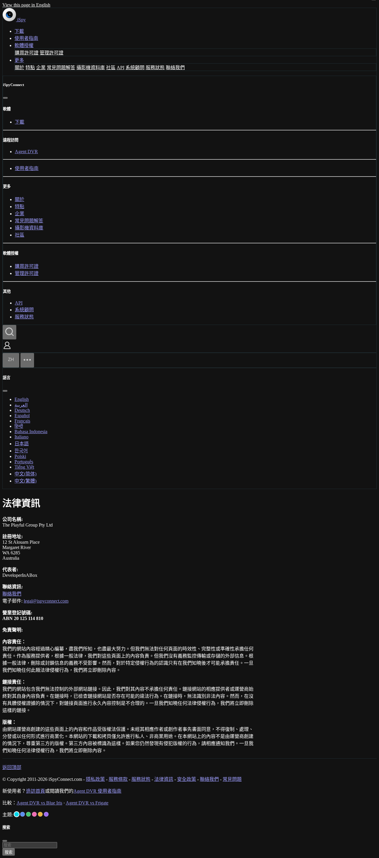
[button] (7, 349)
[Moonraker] (22, 814)
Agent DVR (26, 151)
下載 (19, 31)
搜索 (8, 852)
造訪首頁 (35, 791)
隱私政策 (95, 779)
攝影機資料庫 (90, 67)
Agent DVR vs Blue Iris (39, 802)
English (22, 399)
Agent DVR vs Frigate (87, 802)
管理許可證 (51, 52)
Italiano (21, 436)
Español (22, 415)
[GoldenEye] (40, 814)
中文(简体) (25, 473)
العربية (21, 404)
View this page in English (26, 4)
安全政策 (186, 779)
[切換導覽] (27, 360)
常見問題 (232, 779)
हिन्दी (19, 426)
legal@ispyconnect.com (46, 600)
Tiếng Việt (24, 467)
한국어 (21, 450)
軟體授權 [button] (24, 45)
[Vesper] (46, 814)
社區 (110, 67)
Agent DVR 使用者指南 (97, 791)
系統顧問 (135, 67)
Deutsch (22, 410)
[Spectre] (16, 814)
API (120, 67)
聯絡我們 (175, 67)
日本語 (22, 443)
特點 (30, 67)
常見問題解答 (61, 67)
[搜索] (9, 332)
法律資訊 (163, 779)
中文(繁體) (25, 480)
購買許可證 (26, 52)
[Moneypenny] (34, 814)
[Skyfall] (28, 814)
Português (24, 461)
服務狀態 (155, 67)
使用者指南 (26, 38)
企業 (41, 67)
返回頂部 (11, 767)
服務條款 (118, 779)
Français (22, 420)
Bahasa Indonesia (31, 431)
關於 (19, 67)
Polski (20, 456)
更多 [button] (19, 60)
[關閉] (5, 98)
